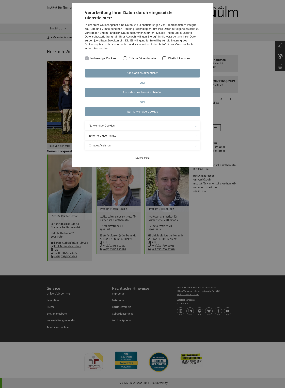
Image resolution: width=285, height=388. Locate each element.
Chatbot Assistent (179, 58)
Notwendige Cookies (103, 58)
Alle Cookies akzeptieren (142, 73)
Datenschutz (142, 157)
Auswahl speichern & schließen (142, 92)
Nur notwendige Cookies (142, 111)
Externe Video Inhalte (142, 58)
